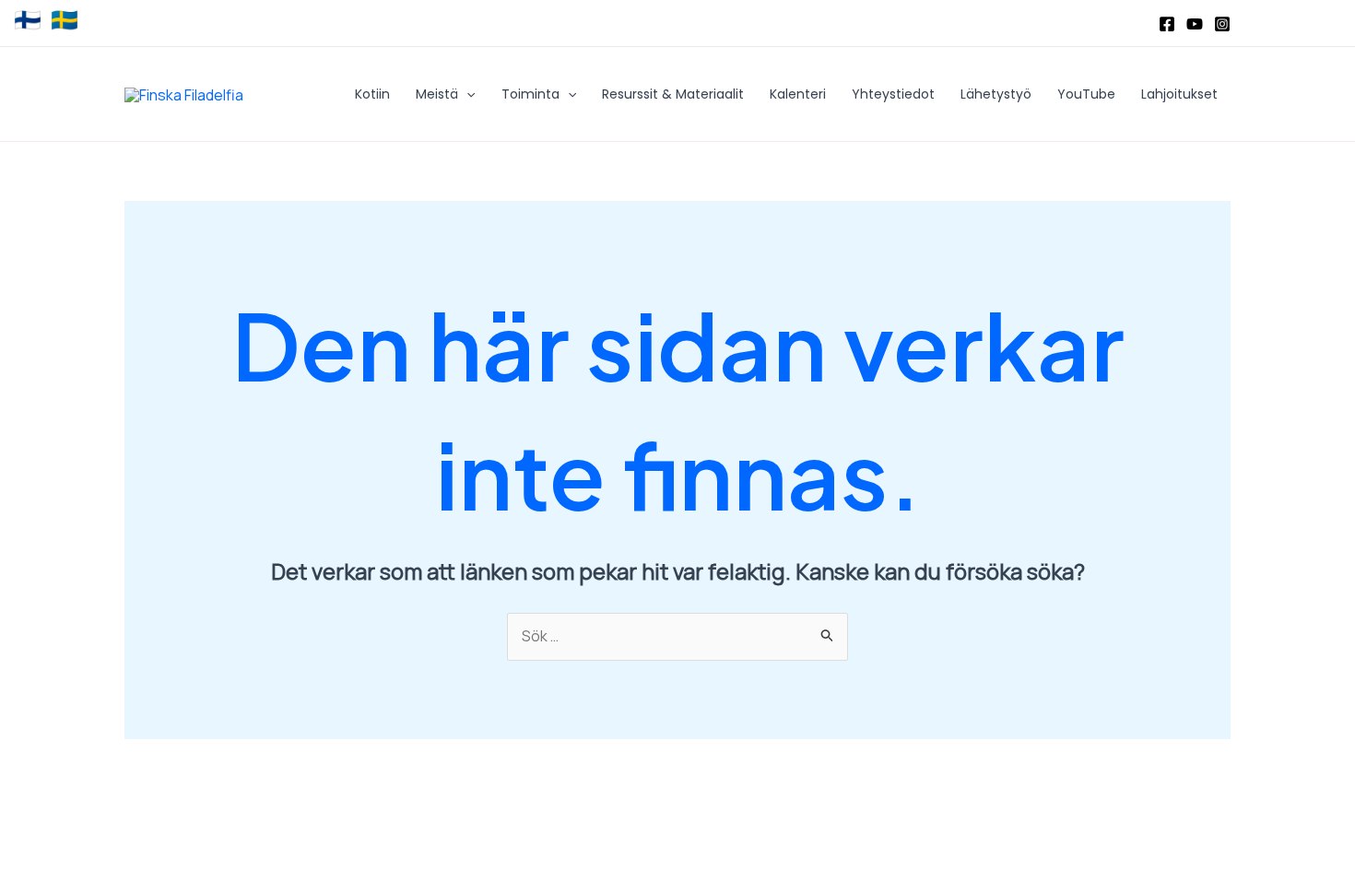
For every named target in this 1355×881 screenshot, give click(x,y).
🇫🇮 (27, 20)
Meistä (437, 94)
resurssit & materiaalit (673, 94)
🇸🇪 (64, 20)
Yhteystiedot (893, 94)
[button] (466, 94)
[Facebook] (1167, 24)
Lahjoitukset (1179, 94)
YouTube (1086, 94)
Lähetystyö (995, 94)
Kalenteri (798, 94)
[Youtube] (1194, 24)
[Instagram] (1222, 24)
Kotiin (372, 94)
